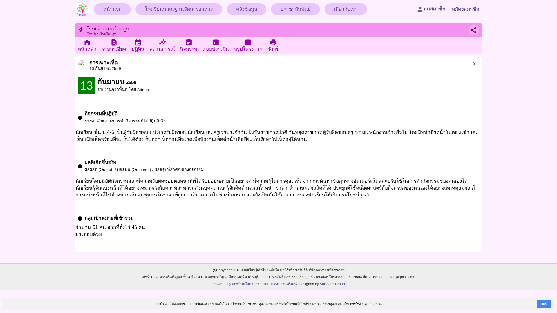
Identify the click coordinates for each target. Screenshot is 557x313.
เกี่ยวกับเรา (346, 9)
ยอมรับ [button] (544, 303)
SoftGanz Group (332, 284)
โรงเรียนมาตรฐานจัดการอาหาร (179, 9)
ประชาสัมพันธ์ (295, 9)
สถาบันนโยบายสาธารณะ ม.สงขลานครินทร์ (264, 284)
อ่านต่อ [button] (377, 304)
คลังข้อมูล (246, 9)
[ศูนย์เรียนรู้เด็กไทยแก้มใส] (82, 7)
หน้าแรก (112, 9)
